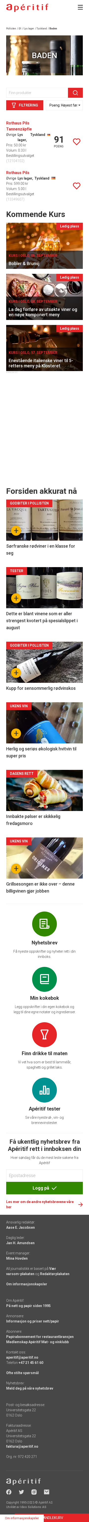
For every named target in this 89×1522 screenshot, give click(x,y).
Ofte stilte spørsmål (22, 1373)
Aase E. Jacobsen (20, 1227)
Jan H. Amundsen (20, 1243)
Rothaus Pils (17, 172)
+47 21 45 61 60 (31, 1363)
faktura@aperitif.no (22, 1446)
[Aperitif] (27, 8)
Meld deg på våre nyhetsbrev (29, 1388)
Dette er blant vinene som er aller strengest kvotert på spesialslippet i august (42, 620)
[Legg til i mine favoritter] (76, 142)
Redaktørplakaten (54, 1274)
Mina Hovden (17, 1258)
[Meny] (80, 7)
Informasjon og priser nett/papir (32, 1321)
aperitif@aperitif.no (22, 1357)
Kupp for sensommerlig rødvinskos (41, 688)
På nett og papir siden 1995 (28, 1306)
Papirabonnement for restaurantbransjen (40, 1337)
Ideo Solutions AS (33, 1507)
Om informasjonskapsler (26, 1284)
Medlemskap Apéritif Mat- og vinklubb (37, 1342)
